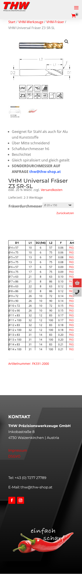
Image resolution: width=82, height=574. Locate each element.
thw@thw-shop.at (36, 487)
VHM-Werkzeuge (30, 22)
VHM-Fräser (55, 22)
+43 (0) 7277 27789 (30, 478)
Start (11, 22)
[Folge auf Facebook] (11, 500)
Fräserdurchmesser (25, 206)
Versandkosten (52, 190)
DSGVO (14, 456)
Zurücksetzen (65, 213)
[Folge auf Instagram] (20, 500)
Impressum (17, 450)
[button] (66, 42)
